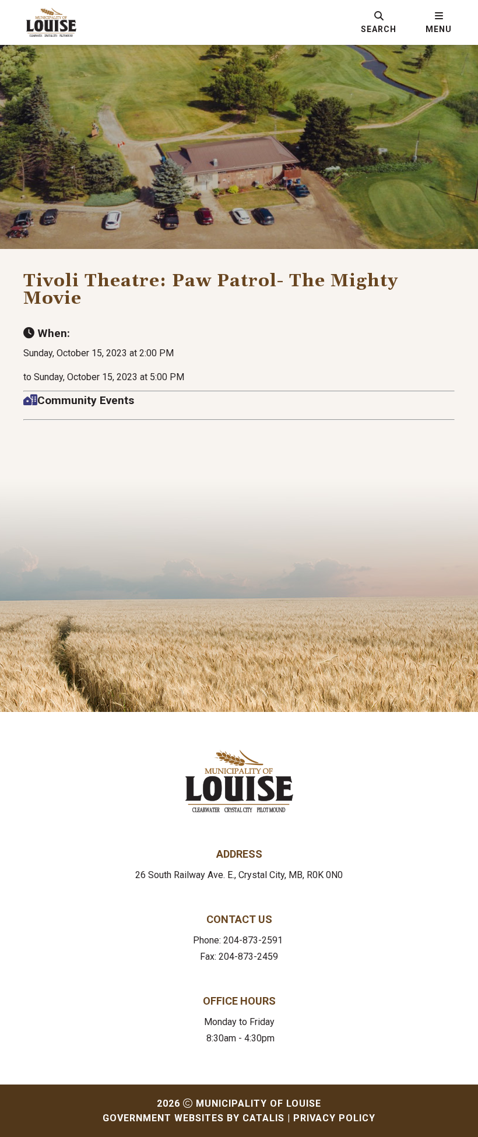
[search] (378, 22)
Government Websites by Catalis (193, 1118)
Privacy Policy (334, 1118)
